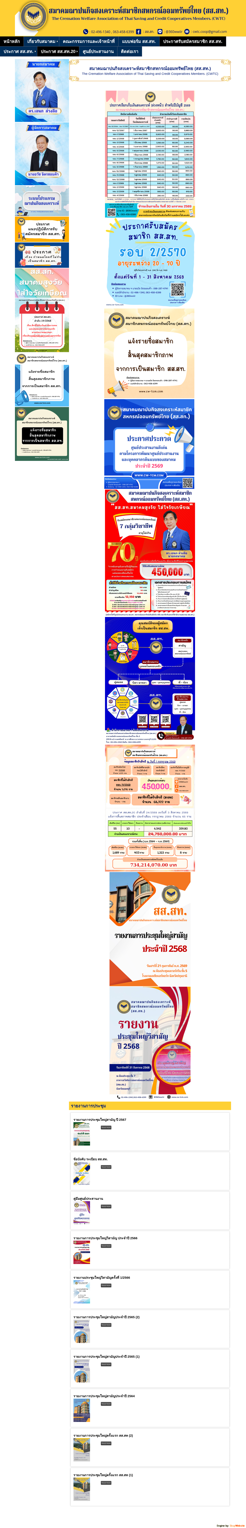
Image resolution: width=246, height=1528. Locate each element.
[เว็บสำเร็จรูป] (231, 1526)
